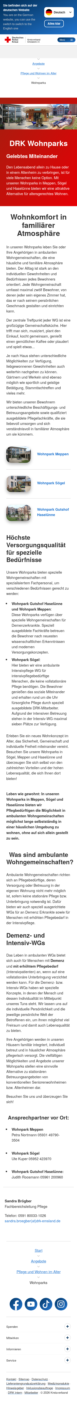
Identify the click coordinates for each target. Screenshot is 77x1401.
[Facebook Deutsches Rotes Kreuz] (16, 1304)
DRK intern (15, 1392)
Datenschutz (40, 1379)
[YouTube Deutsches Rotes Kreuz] (31, 1304)
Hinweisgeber (15, 1388)
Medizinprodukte (58, 1383)
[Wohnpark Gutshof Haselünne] (18, 513)
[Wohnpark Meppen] (18, 455)
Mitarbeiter (31, 1392)
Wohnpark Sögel (51, 482)
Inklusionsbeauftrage (39, 1388)
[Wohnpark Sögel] (18, 484)
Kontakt (11, 1379)
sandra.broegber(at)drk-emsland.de (32, 1220)
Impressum (62, 1388)
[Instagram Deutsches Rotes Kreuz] (61, 1304)
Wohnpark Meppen (53, 453)
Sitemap (24, 1379)
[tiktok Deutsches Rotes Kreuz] (46, 1304)
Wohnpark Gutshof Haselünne (53, 512)
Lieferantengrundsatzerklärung (25, 1383)
